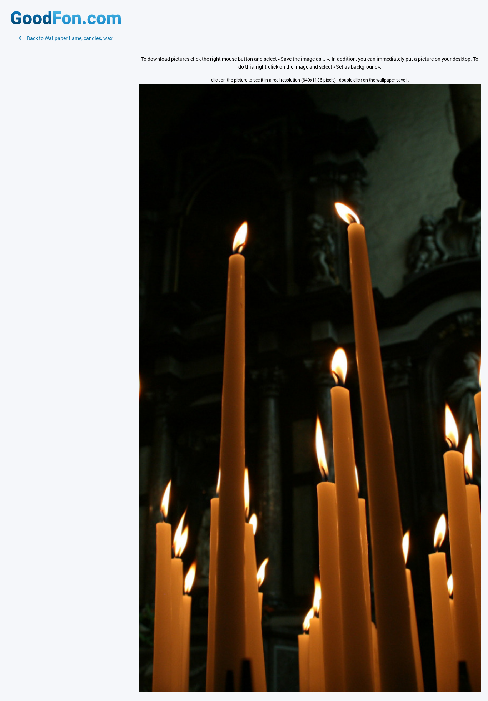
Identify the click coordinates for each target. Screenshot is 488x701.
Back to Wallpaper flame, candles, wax (70, 38)
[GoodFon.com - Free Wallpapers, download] (66, 22)
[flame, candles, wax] (310, 689)
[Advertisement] (66, 126)
